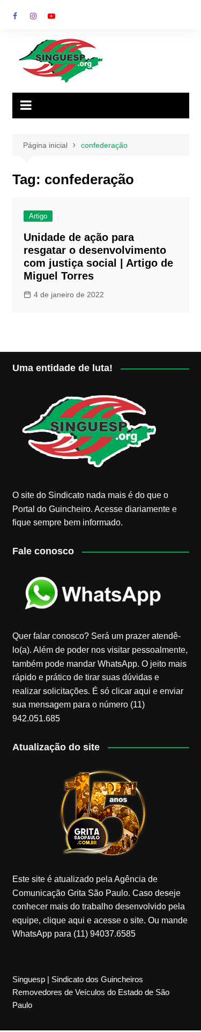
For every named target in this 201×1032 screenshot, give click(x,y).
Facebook (15, 16)
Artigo (38, 216)
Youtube (51, 16)
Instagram (33, 16)
